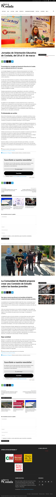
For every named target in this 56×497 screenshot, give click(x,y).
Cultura (12, 11)
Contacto (51, 493)
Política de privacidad (35, 493)
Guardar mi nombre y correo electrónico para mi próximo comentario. (17, 236)
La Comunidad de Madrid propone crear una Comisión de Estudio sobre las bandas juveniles (9, 190)
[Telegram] (48, 1)
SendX (33, 177)
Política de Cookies (42, 493)
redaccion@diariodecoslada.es (27, 489)
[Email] (10, 61)
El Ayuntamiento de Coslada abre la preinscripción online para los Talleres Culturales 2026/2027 (18, 207)
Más (47, 11)
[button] (53, 11)
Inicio (2, 14)
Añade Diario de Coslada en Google (8, 150)
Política (37, 11)
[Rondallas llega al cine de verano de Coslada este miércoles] (30, 202)
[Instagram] (45, 1)
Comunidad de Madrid (29, 11)
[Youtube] (54, 1)
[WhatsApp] (52, 1)
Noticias (4, 11)
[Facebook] (43, 1)
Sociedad (42, 11)
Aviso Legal (15, 176)
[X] (50, 1)
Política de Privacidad (22, 176)
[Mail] (47, 1)
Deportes (21, 11)
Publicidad (47, 493)
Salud (17, 11)
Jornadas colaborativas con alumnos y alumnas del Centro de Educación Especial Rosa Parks (28, 190)
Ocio (8, 11)
